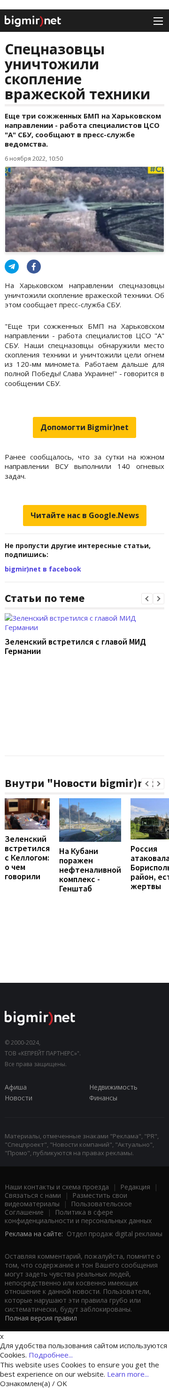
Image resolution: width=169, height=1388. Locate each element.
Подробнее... (51, 1354)
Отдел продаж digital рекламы (114, 1233)
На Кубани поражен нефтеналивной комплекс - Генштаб (90, 870)
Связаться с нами (33, 1195)
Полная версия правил (41, 1318)
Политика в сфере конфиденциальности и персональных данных (78, 1216)
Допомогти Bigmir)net (84, 427)
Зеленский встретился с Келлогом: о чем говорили (27, 857)
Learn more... (128, 1374)
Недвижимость (113, 1087)
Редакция (135, 1186)
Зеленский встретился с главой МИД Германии (75, 646)
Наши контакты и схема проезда (57, 1186)
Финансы (103, 1097)
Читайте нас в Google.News (85, 515)
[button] (147, 598)
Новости (18, 1097)
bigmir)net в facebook (43, 568)
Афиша (16, 1087)
